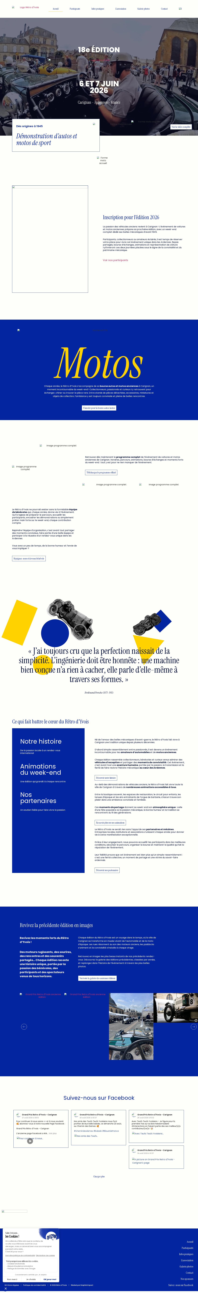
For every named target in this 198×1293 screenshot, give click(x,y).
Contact (164, 8)
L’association (120, 8)
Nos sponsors (187, 1279)
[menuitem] (180, 8)
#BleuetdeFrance (110, 1131)
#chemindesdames (83, 1131)
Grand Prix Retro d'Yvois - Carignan (39, 1114)
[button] (24, 1027)
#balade (97, 1131)
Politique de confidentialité (34, 1285)
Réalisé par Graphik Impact (82, 1285)
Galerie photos (143, 8)
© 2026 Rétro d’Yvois (58, 1285)
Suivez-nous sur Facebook (99, 1098)
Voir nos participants (115, 260)
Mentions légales (12, 1285)
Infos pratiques (97, 8)
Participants (75, 8)
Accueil (55, 8)
